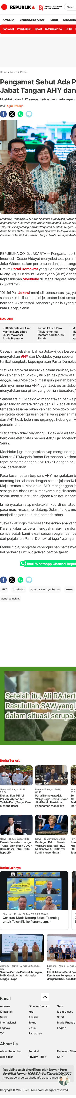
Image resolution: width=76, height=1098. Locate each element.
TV (2, 1033)
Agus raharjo (14, 106)
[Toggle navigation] (4, 7)
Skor (60, 1006)
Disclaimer (6, 1056)
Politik (23, 72)
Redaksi (34, 1051)
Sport (38, 29)
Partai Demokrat (25, 269)
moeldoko (18, 589)
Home (3, 72)
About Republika (10, 1051)
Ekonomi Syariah (32, 19)
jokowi (69, 589)
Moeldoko (31, 279)
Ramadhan (35, 1033)
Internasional (53, 29)
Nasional (8, 29)
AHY (24, 356)
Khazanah (6, 1011)
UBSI (69, 29)
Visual (32, 1028)
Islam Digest (64, 1011)
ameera (8, 19)
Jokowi (24, 293)
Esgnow (5, 1028)
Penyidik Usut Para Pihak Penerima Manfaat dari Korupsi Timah (51, 333)
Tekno (32, 1022)
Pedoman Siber (66, 1051)
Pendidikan (24, 29)
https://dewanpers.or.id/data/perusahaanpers (31, 1077)
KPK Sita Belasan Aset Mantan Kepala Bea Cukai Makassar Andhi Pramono (17, 333)
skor (54, 19)
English (61, 1028)
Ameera (5, 1006)
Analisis (33, 1017)
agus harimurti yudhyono (45, 589)
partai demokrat (10, 598)
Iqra (31, 1011)
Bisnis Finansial (66, 1022)
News (13, 72)
